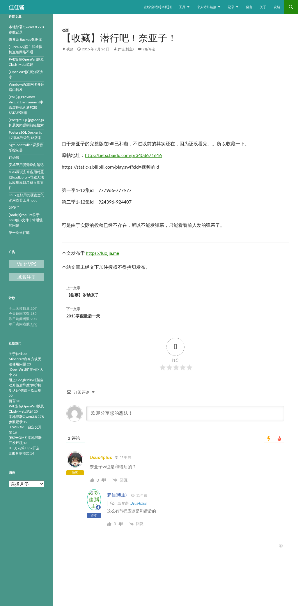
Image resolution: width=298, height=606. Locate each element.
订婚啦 (14, 157)
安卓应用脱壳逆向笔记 (26, 164)
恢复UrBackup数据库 (25, 39)
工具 (182, 7)
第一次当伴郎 (19, 232)
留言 (249, 7)
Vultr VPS (26, 263)
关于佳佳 (16, 353)
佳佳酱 (16, 7)
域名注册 (26, 277)
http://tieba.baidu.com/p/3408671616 (123, 155)
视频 (69, 49)
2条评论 (149, 49)
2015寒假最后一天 (83, 312)
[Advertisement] (175, 99)
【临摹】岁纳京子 (82, 291)
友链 (277, 7)
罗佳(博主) (126, 49)
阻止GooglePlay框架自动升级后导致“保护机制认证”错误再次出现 (26, 385)
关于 (263, 7)
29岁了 (14, 207)
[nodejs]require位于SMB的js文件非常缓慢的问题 (26, 220)
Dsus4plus (101, 457)
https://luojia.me (102, 253)
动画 (65, 30)
